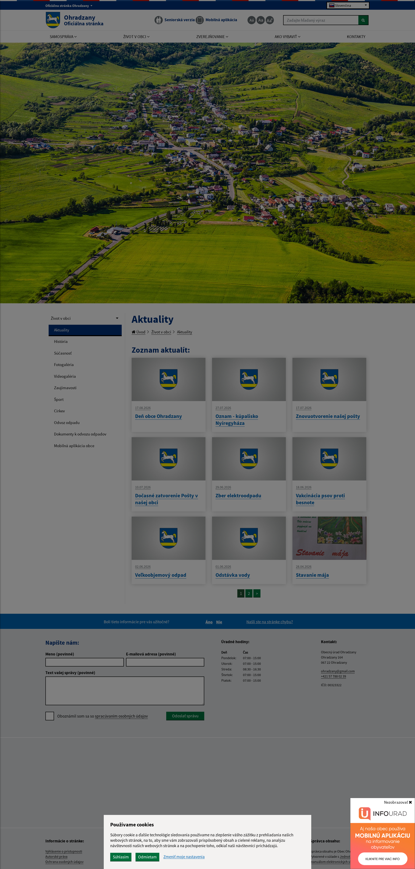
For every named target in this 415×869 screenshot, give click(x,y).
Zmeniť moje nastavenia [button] (184, 857)
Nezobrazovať (396, 802)
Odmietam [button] (147, 856)
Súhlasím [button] (121, 856)
